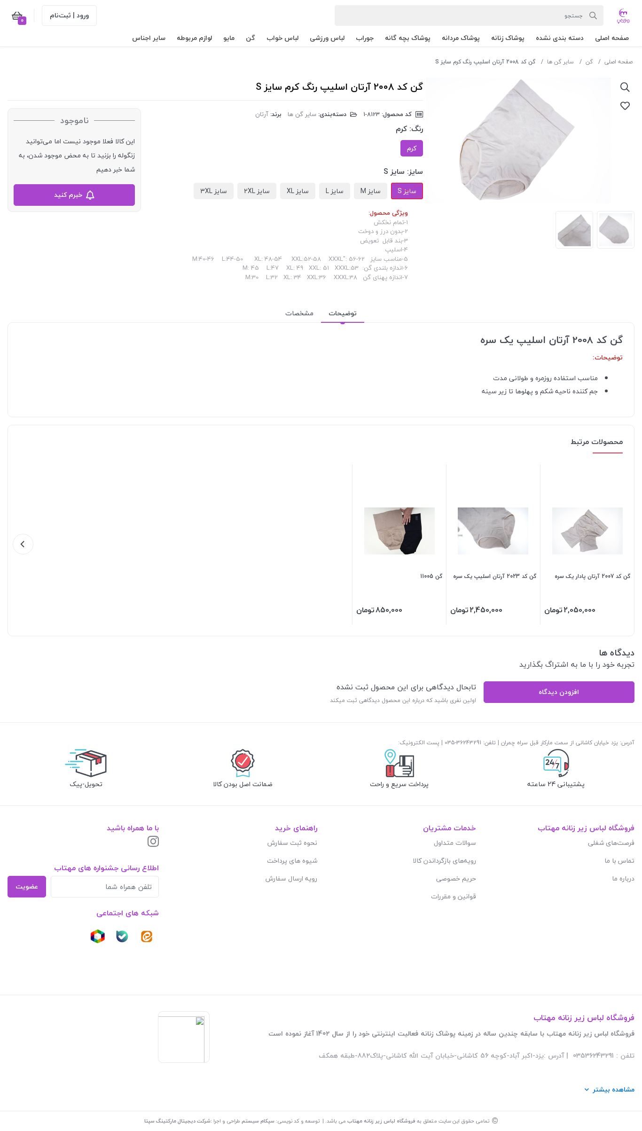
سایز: (415, 171)
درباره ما (623, 878)
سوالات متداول (455, 843)
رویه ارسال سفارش (291, 878)
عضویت (27, 886)
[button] (611, 38)
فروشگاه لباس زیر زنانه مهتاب (381, 1120)
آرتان (261, 114)
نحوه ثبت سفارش (292, 843)
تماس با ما (619, 860)
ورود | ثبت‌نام (69, 15)
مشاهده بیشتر (613, 1089)
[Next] (23, 544)
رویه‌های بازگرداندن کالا (444, 860)
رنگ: (416, 128)
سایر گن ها (560, 62)
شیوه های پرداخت (292, 860)
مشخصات (299, 313)
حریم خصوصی (456, 878)
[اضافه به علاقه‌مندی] (625, 105)
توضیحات (343, 313)
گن (589, 62)
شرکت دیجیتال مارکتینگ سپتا (177, 1120)
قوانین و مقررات (453, 896)
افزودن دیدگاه (559, 692)
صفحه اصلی (618, 62)
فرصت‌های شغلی (611, 843)
